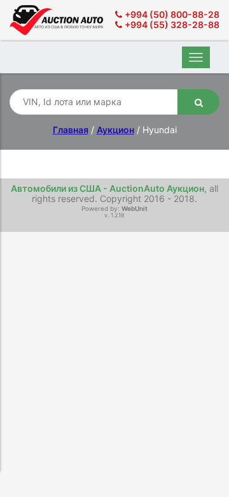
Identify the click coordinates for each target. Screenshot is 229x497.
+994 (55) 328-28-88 (172, 24)
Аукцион (115, 129)
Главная (70, 129)
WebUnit (134, 208)
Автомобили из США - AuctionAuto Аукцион (107, 188)
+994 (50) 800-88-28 (172, 14)
